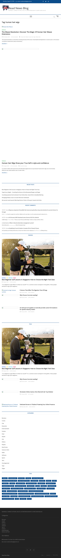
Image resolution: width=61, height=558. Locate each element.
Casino (3, 420)
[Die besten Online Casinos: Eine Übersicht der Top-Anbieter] (10, 397)
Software (4, 455)
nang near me (30, 485)
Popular (10, 277)
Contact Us (48, 555)
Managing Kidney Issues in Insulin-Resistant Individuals (15, 197)
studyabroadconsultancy (24, 496)
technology (23, 498)
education (42, 480)
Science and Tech (6, 531)
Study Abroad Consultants (51, 496)
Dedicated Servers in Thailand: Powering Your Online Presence (37, 404)
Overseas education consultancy (9, 493)
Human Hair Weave (24, 36)
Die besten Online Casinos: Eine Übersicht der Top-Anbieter (36, 392)
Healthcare (5, 483)
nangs (37, 485)
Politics (4, 442)
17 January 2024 (24, 394)
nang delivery (41, 483)
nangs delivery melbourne (17, 488)
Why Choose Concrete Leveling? (29, 295)
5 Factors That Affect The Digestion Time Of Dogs (33, 290)
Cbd (3, 423)
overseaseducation (12, 491)
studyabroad (14, 496)
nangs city (44, 485)
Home (42, 555)
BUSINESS (21, 478)
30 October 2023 (6, 36)
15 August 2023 (6, 165)
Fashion (4, 29)
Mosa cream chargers (31, 483)
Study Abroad (6, 496)
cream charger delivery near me (9, 480)
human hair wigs (32, 36)
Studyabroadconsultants (8, 498)
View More (6, 43)
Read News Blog (18, 8)
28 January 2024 (24, 297)
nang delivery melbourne (8, 485)
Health (3, 436)
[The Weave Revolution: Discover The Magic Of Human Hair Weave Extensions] (30, 27)
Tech (3, 460)
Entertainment (5, 428)
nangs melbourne (41, 488)
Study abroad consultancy (37, 496)
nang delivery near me (20, 485)
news (4, 491)
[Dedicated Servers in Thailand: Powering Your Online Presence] (10, 405)
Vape (3, 465)
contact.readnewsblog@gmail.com (24, 1)
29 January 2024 (24, 292)
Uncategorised (5, 463)
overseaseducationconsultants (42, 493)
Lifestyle (12, 483)
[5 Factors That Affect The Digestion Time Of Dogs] (10, 291)
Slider (14, 277)
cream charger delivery (37, 478)
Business (4, 277)
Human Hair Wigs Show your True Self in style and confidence (25, 163)
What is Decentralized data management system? (22, 223)
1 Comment (31, 394)
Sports (3, 457)
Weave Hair (38, 36)
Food (3, 434)
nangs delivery (6, 488)
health (54, 480)
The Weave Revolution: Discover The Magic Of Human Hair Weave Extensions (27, 33)
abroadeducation (12, 478)
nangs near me (51, 488)
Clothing (28, 478)
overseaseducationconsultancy (36, 491)
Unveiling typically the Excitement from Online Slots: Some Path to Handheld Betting (22, 195)
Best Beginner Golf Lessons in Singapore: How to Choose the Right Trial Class (21, 189)
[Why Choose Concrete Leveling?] (10, 300)
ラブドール (4, 210)
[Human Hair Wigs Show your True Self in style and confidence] (30, 103)
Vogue (3, 468)
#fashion (5, 478)
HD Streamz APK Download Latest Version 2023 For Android (24, 217)
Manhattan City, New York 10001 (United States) (13, 539)
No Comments (15, 36)
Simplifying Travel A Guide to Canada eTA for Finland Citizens (24, 228)
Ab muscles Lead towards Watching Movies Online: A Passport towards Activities (22, 200)
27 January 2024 (24, 311)
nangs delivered (52, 485)
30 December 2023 (24, 406)
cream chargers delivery (24, 480)
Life (7, 277)
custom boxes (34, 480)
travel (29, 498)
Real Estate (5, 447)
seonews (53, 493)
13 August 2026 (5, 370)
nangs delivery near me (30, 488)
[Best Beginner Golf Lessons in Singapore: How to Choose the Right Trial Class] (30, 257)
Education (4, 426)
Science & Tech (5, 449)
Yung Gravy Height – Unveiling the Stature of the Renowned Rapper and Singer (21, 192)
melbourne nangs (20, 483)
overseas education (23, 491)
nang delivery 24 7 (51, 483)
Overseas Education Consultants (26, 493)
